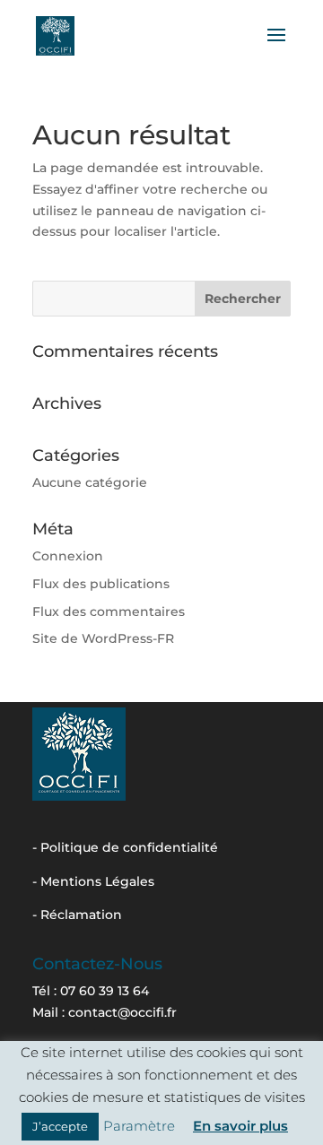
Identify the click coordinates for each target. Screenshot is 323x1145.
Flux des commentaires (108, 611)
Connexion (67, 556)
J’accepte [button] (60, 1126)
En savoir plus (240, 1125)
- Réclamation (77, 914)
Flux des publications (101, 584)
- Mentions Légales (93, 881)
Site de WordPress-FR (103, 638)
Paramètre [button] (139, 1125)
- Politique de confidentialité (125, 847)
